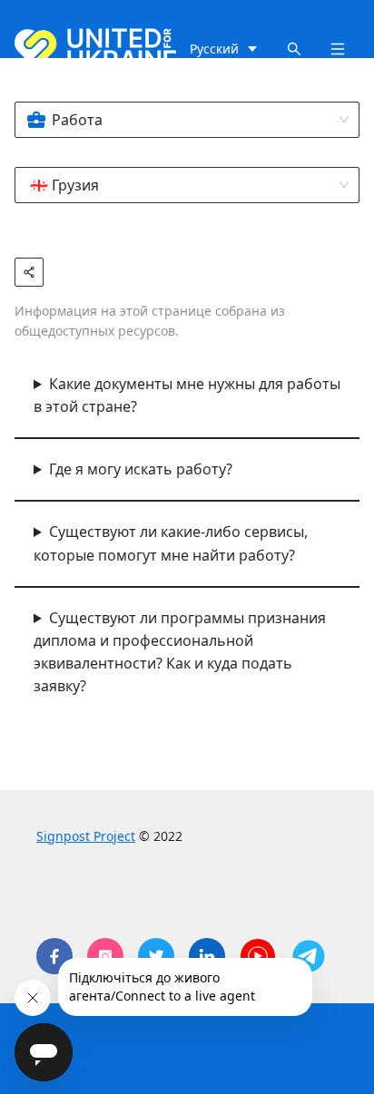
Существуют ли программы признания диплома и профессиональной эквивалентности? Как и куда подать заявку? (180, 652)
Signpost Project (85, 836)
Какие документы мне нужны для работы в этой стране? (187, 395)
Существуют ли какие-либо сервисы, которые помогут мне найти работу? (171, 543)
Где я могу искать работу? (140, 469)
